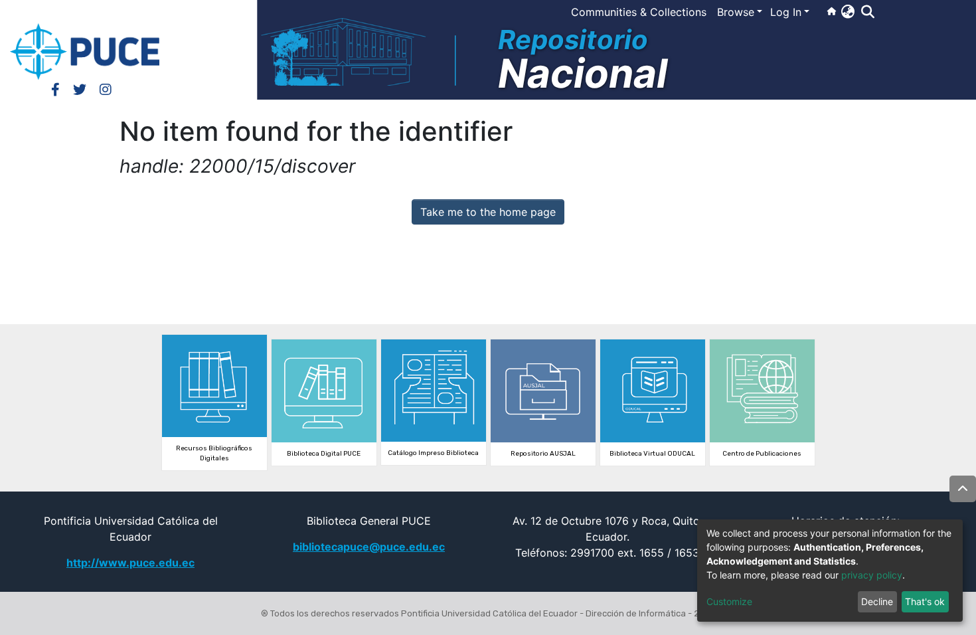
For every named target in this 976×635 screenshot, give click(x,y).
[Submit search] (867, 12)
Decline (877, 601)
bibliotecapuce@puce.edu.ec (369, 546)
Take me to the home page (488, 212)
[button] (847, 11)
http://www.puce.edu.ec (130, 562)
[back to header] (962, 489)
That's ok (925, 601)
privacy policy (871, 575)
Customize (729, 601)
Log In (785, 12)
